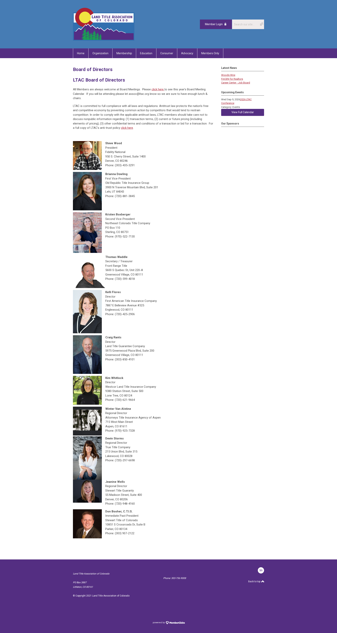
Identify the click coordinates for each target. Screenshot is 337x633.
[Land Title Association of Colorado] (103, 39)
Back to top (254, 581)
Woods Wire (228, 75)
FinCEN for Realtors (232, 78)
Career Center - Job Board (235, 82)
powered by (159, 622)
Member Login (214, 24)
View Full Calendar (242, 112)
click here (158, 89)
